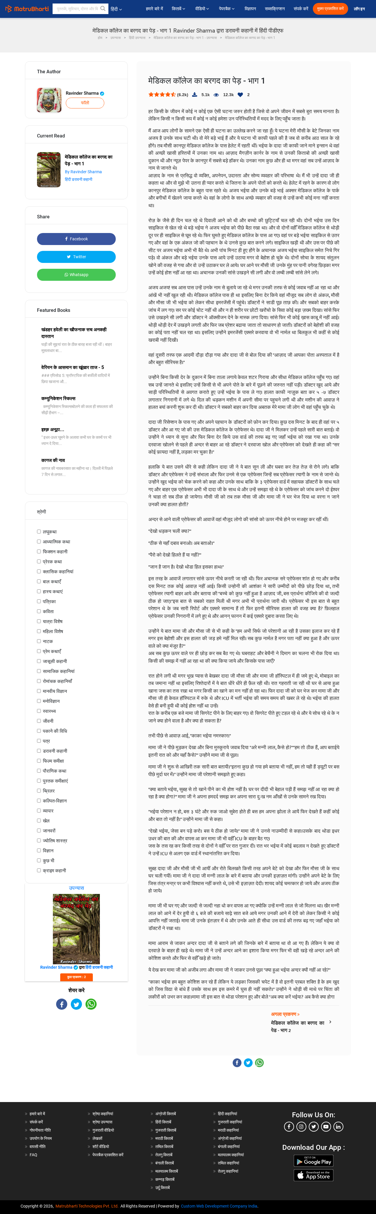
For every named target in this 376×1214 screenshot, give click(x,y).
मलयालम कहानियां (231, 1154)
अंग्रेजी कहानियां (230, 1138)
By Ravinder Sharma (83, 171)
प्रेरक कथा (52, 562)
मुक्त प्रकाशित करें (330, 9)
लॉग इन (360, 9)
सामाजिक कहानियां (59, 671)
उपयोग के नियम (41, 1138)
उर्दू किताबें (162, 1187)
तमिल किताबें (164, 1146)
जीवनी (48, 721)
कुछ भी (48, 860)
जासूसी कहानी (55, 661)
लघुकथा (50, 532)
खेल (46, 821)
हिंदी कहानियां (227, 1113)
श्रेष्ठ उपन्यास (102, 1122)
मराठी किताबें (164, 1138)
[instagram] (301, 1127)
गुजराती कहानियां (230, 1122)
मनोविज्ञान (51, 701)
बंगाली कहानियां (229, 1146)
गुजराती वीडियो (103, 1130)
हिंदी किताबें (163, 1122)
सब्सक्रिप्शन (275, 9)
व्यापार (48, 811)
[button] (103, 9)
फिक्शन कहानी (55, 552)
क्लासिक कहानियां (58, 571)
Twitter (79, 256)
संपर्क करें (301, 9)
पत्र (46, 741)
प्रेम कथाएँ (52, 651)
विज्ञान (48, 850)
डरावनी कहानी (55, 751)
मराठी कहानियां (228, 1130)
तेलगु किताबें (163, 1154)
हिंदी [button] (114, 9)
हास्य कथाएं (53, 591)
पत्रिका (49, 601)
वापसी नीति (38, 1146)
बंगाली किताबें (164, 1163)
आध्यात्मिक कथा (56, 542)
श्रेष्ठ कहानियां (103, 1113)
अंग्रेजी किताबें (165, 1113)
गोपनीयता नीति (40, 1130)
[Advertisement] (76, 1061)
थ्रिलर (49, 791)
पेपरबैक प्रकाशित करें (108, 1154)
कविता (48, 611)
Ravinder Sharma (83, 93)
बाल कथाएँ (52, 581)
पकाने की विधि (55, 731)
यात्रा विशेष (53, 621)
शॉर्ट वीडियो (101, 1146)
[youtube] (326, 1127)
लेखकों (97, 1138)
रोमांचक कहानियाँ (57, 681)
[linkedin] (338, 1127)
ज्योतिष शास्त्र (55, 841)
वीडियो (200, 9)
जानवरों (49, 831)
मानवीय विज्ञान (55, 691)
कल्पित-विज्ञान (55, 801)
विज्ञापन (250, 9)
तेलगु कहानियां (228, 1171)
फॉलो (85, 103)
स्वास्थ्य (49, 711)
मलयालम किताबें (166, 1171)
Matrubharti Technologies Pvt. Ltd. (88, 1206)
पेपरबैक (225, 9)
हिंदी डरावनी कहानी (78, 179)
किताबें (177, 9)
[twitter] (314, 1127)
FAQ (33, 1154)
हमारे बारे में (154, 9)
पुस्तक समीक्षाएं (55, 781)
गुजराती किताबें (165, 1130)
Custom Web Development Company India (219, 1206)
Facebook (78, 239)
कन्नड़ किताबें (164, 1179)
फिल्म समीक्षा (53, 761)
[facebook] (289, 1127)
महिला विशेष (53, 631)
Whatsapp (79, 274)
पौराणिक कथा (54, 771)
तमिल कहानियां (228, 1163)
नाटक (48, 641)
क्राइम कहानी (54, 870)
